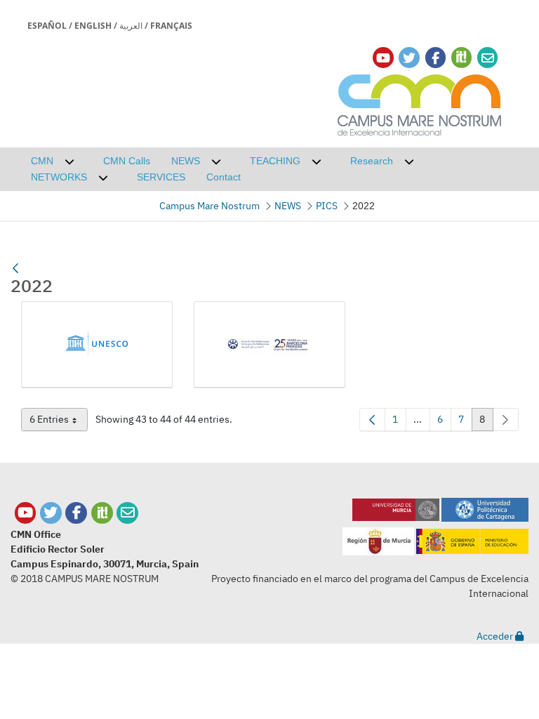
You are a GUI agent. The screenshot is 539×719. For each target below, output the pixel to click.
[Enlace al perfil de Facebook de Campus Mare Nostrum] (435, 58)
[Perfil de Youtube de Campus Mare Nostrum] (25, 513)
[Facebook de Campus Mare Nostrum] (76, 513)
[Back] (15, 268)
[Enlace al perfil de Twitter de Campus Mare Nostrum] (409, 58)
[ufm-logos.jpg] (269, 344)
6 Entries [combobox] (58, 422)
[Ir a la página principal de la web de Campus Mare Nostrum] (420, 103)
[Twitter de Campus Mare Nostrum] (51, 513)
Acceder (496, 636)
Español (47, 26)
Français (171, 26)
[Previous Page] (372, 419)
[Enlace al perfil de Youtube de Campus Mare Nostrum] (383, 58)
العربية (130, 26)
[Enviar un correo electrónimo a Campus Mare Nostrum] (487, 58)
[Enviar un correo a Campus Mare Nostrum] (127, 513)
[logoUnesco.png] (97, 344)
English (93, 26)
